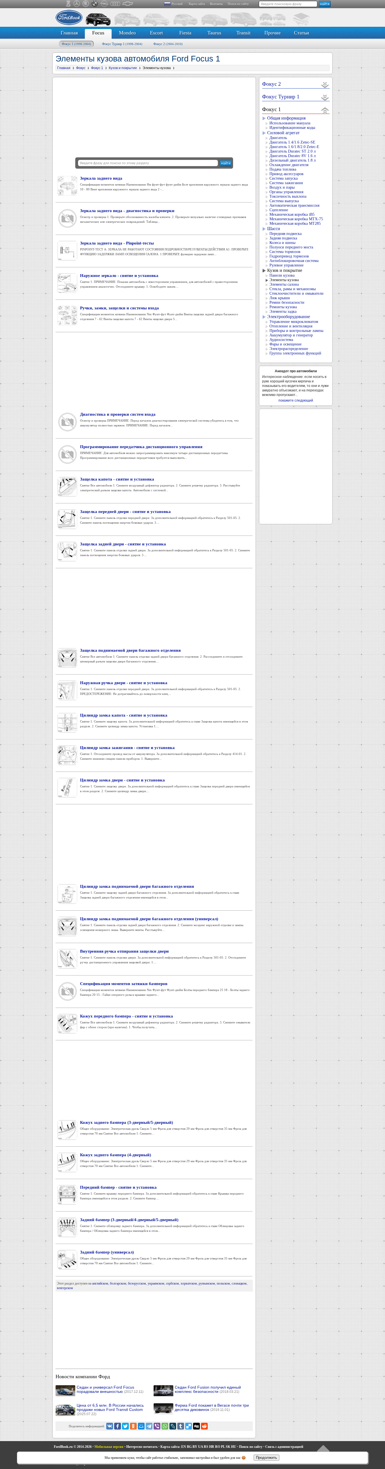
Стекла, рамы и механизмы (292, 289)
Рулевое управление (286, 265)
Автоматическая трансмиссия (294, 205)
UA (200, 1447)
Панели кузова (282, 275)
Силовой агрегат (283, 132)
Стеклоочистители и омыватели (296, 293)
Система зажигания (286, 183)
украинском (156, 1283)
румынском (207, 1283)
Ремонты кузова (283, 307)
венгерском (65, 1288)
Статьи (301, 33)
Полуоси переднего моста (291, 247)
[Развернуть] (325, 84)
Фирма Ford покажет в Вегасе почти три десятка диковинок (212, 1407)
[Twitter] (125, 1426)
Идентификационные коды (292, 127)
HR (211, 1447)
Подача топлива (282, 169)
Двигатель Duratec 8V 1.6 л (292, 156)
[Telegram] (149, 1426)
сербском (172, 1283)
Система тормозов (284, 252)
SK (228, 1447)
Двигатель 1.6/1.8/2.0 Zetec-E (294, 147)
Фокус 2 (168, 44)
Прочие (272, 33)
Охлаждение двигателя (288, 165)
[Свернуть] (325, 110)
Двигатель (278, 138)
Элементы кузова (284, 280)
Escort (156, 33)
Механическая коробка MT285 (295, 223)
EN (183, 1447)
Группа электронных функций (295, 353)
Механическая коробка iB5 (292, 214)
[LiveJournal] (172, 1426)
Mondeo (127, 33)
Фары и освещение (285, 344)
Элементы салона (284, 284)
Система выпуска (284, 201)
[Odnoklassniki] (133, 1426)
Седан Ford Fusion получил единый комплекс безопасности (208, 1389)
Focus (98, 33)
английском (100, 1283)
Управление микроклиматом (293, 322)
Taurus (214, 33)
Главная (69, 33)
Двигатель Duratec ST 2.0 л (292, 151)
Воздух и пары (282, 187)
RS (206, 1447)
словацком (239, 1283)
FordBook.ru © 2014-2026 (73, 1447)
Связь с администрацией (284, 1447)
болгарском (118, 1283)
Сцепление (278, 210)
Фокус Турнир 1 (122, 44)
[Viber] (157, 1426)
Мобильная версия (108, 1447)
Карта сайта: (170, 1447)
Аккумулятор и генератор (291, 335)
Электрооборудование (288, 316)
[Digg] (196, 1426)
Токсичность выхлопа (287, 196)
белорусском (137, 1283)
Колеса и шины (282, 243)
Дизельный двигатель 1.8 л (292, 160)
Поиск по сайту (238, 3)
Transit (243, 33)
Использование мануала (289, 123)
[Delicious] (188, 1426)
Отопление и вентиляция (290, 326)
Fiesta (185, 33)
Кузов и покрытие (284, 270)
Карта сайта (197, 3)
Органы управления (286, 192)
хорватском (189, 1283)
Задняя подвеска (283, 238)
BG (189, 1447)
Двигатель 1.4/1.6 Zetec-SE (292, 142)
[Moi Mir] (141, 1426)
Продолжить (266, 1457)
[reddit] (204, 1426)
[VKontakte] (109, 1426)
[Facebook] (117, 1426)
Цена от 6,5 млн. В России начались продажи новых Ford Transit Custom (110, 1409)
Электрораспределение (288, 349)
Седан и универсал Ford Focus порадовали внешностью (110, 1389)
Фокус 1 (76, 44)
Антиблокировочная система (293, 261)
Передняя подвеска (285, 234)
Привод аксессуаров (286, 174)
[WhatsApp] (164, 1426)
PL (223, 1447)
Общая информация (286, 118)
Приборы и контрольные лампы (296, 331)
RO (217, 1447)
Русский (177, 3)
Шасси (273, 228)
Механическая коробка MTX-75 (296, 219)
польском (223, 1283)
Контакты (216, 3)
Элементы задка (283, 311)
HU (233, 1447)
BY (195, 1447)
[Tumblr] (180, 1426)
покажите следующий (295, 400)
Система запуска (283, 178)
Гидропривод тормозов (289, 256)
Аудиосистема (281, 340)
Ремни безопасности (286, 302)
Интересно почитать (142, 1447)
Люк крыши (279, 298)
